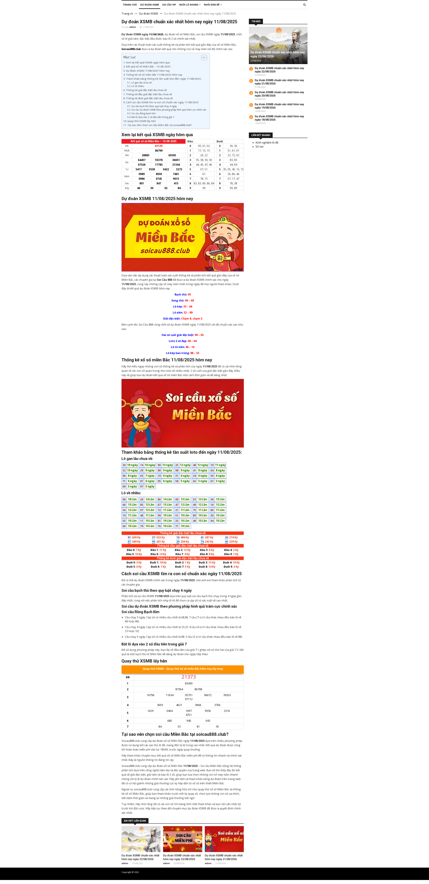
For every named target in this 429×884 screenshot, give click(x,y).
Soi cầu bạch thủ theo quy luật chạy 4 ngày (154, 106)
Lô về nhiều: (137, 86)
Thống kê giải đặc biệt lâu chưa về (146, 90)
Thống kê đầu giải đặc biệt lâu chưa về (149, 94)
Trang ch (127, 13)
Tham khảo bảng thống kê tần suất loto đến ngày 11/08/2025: (163, 78)
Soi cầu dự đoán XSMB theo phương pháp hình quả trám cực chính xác (168, 109)
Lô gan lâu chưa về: (141, 82)
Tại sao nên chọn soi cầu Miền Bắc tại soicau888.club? (159, 125)
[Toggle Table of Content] (202, 57)
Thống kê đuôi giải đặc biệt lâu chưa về (149, 98)
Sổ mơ (259, 146)
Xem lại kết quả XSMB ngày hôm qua (148, 62)
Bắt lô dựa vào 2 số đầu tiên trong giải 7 (152, 117)
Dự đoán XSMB (148, 13)
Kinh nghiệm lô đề (267, 142)
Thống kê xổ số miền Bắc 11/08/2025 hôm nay (154, 74)
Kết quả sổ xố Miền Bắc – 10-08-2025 (148, 66)
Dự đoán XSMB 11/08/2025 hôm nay (148, 70)
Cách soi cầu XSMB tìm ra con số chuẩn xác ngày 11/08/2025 (162, 102)
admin (132, 27)
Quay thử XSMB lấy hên (141, 121)
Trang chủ (302, 872)
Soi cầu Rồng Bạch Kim (143, 113)
